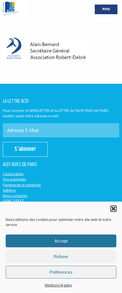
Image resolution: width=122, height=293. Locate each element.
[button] (113, 209)
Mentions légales (58, 285)
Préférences (61, 272)
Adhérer (9, 190)
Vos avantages (14, 179)
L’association (13, 173)
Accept (61, 240)
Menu (106, 9)
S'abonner (25, 149)
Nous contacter (15, 195)
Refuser (61, 256)
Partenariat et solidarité (22, 185)
